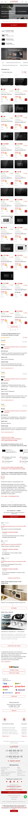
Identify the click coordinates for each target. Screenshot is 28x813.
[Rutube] (14, 781)
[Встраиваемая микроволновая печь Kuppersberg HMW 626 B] (21, 136)
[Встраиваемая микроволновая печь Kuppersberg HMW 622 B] (7, 136)
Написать (14, 710)
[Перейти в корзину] (26, 2)
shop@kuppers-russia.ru (14, 786)
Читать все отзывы (14, 672)
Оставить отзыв (14, 670)
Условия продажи (14, 797)
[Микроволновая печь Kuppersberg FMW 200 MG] (7, 108)
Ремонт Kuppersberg (5, 773)
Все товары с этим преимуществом (10, 496)
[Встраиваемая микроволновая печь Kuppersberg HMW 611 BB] (21, 304)
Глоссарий (19, 770)
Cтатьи (19, 768)
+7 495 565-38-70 (14, 751)
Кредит (2, 770)
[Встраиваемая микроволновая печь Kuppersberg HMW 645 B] (7, 276)
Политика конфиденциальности (14, 795)
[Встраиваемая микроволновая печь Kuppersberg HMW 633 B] (7, 248)
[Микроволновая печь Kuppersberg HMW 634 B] (7, 304)
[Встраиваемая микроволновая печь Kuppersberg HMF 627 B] (7, 192)
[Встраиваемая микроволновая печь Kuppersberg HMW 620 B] (21, 108)
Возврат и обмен (5, 775)
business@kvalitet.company (14, 789)
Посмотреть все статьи (14, 645)
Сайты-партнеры (21, 775)
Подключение (4, 768)
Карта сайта (14, 799)
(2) (26, 257)
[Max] (10, 781)
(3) (26, 117)
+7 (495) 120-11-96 (14, 706)
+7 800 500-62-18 (14, 757)
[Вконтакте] (6, 781)
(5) (26, 229)
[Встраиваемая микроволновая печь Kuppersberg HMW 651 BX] (21, 192)
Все (3, 62)
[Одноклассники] (17, 781)
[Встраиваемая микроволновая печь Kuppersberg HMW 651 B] (21, 164)
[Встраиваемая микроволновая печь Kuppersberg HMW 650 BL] (21, 220)
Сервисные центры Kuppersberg (8, 772)
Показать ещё (14, 326)
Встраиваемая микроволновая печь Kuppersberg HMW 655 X (13, 562)
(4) (12, 91)
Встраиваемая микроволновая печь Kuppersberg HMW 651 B (13, 527)
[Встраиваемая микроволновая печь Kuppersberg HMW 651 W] (7, 220)
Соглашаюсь (14, 810)
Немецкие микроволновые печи (13, 62)
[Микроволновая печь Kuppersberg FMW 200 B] (21, 82)
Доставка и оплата (5, 767)
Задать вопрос (14, 516)
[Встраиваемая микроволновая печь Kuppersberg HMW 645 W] (21, 248)
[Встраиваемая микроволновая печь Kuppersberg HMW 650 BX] (21, 276)
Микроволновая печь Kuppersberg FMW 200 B (11, 544)
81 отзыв (25, 337)
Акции (18, 767)
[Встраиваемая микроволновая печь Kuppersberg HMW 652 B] (7, 164)
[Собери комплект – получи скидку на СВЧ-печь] (14, 54)
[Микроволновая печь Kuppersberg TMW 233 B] (7, 82)
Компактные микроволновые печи (10, 65)
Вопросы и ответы (21, 772)
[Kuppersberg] (14, 2)
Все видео (14, 608)
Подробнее (14, 696)
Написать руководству (14, 792)
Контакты (19, 773)
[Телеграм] (21, 781)
